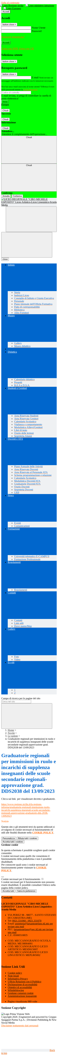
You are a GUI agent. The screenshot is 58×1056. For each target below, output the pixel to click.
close (5, 259)
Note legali (13, 975)
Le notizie (13, 736)
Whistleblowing (16, 990)
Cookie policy (15, 973)
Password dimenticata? (12, 36)
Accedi (6, 11)
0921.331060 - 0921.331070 (26, 920)
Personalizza (9, 838)
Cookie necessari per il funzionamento (21, 879)
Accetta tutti (13, 842)
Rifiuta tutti (27, 838)
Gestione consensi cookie (21, 993)
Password (37, 31)
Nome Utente (38, 27)
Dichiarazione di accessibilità (22, 984)
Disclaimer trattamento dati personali (19, 1025)
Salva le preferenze (26, 891)
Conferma (17, 196)
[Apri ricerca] (31, 219)
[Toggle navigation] (26, 245)
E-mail (35, 77)
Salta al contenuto (10, 2)
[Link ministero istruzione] (40, 5)
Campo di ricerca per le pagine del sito (20, 698)
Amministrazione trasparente (22, 996)
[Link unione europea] (13, 8)
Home (11, 730)
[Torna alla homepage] (29, 202)
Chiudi (5, 110)
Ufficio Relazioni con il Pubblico (24, 981)
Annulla (6, 196)
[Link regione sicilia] (12, 5)
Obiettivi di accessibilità (20, 987)
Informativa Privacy (18, 978)
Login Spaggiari (30, 89)
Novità (11, 733)
